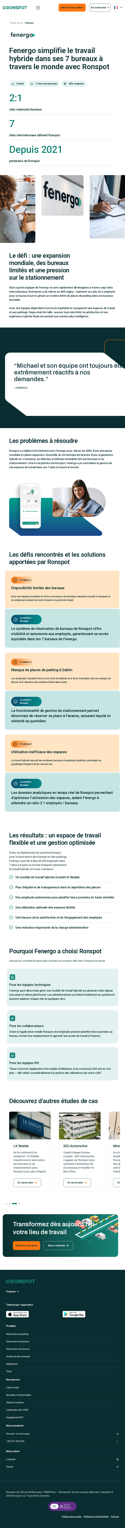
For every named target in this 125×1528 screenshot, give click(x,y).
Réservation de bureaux (17, 1341)
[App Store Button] (32, 1314)
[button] (38, 7)
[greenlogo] (15, 7)
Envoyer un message (18, 1433)
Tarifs (9, 1371)
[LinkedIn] (117, 1459)
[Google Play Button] (89, 1314)
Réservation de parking (17, 1334)
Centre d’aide (12, 1387)
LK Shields (21, 1146)
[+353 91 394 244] (117, 1441)
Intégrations (12, 1363)
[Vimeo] (117, 1467)
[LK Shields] (30, 1125)
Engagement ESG (14, 1417)
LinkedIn (11, 1459)
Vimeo (9, 1466)
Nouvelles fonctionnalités (18, 1395)
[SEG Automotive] (80, 1125)
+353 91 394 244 (15, 1441)
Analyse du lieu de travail (18, 1356)
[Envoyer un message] (117, 1434)
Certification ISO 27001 (17, 1410)
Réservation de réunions (18, 1349)
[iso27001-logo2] (62, 1506)
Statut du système (15, 1402)
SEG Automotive (75, 1146)
